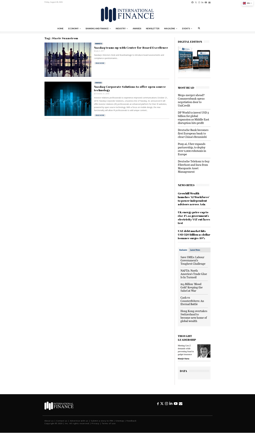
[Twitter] (162, 403)
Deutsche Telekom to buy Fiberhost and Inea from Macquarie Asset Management (194, 166)
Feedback (132, 421)
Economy (73, 28)
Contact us (61, 421)
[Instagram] (166, 403)
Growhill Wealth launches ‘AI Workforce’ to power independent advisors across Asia (194, 198)
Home (60, 28)
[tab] (183, 250)
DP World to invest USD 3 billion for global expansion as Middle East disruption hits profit (193, 117)
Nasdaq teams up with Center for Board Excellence (131, 47)
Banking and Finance (97, 28)
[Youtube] (176, 403)
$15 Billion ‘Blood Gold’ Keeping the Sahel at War (191, 287)
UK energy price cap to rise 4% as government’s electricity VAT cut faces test (194, 217)
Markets (98, 44)
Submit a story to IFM (102, 421)
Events (186, 28)
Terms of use (109, 423)
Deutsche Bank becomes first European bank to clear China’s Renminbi (193, 133)
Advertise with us (79, 421)
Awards (137, 28)
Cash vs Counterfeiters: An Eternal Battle (192, 301)
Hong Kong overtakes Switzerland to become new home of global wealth (193, 316)
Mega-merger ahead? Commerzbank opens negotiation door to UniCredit (191, 100)
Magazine (169, 28)
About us (49, 421)
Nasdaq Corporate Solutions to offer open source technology (130, 88)
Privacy (95, 423)
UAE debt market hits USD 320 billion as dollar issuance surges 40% (194, 234)
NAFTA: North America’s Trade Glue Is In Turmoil (193, 274)
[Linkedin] (170, 403)
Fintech (98, 83)
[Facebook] (158, 403)
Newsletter (152, 28)
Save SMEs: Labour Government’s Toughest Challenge (192, 260)
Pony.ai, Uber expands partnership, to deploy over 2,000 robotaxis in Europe (192, 149)
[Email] (180, 403)
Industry (121, 28)
